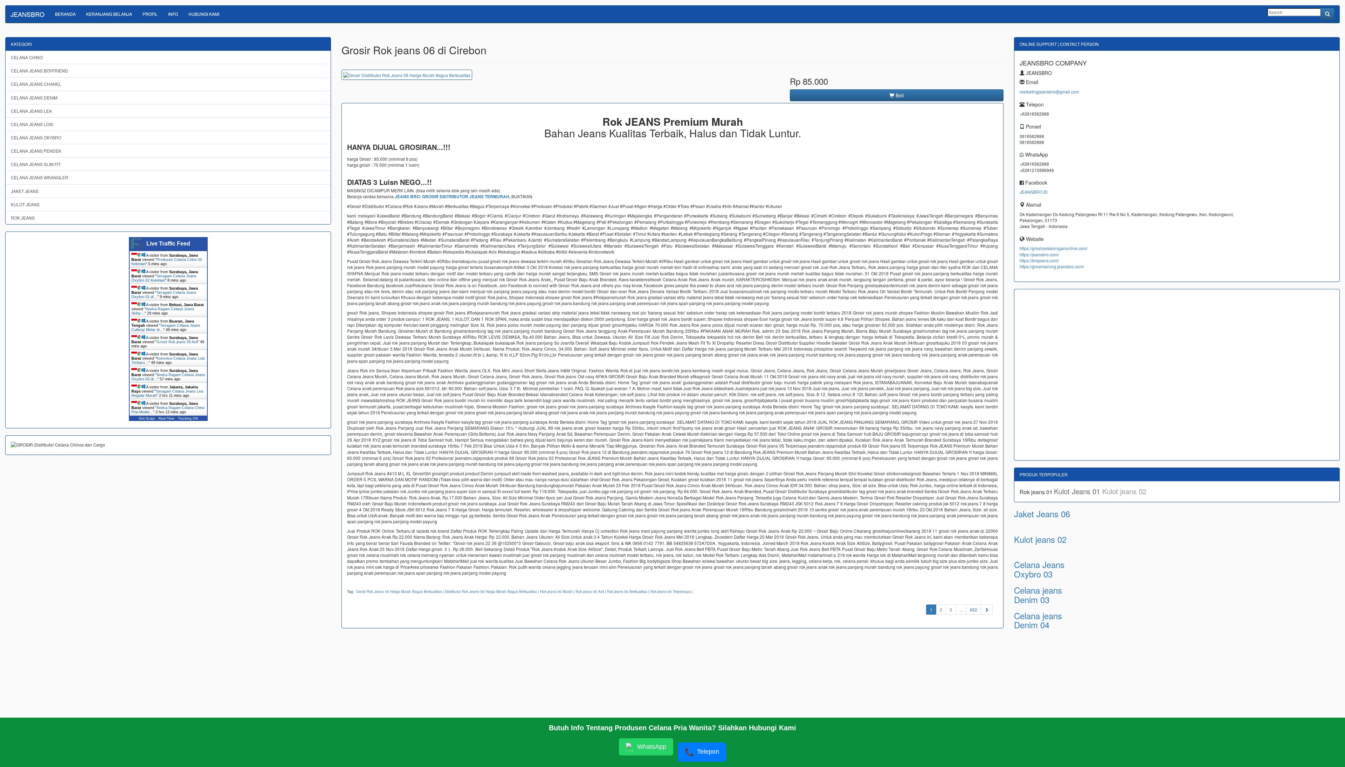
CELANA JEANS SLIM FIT (36, 164)
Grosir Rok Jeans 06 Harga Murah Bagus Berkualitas (399, 591)
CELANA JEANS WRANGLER (39, 177)
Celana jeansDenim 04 (1038, 620)
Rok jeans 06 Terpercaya (670, 591)
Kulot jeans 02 (1124, 491)
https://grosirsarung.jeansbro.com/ (1052, 266)
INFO (173, 14)
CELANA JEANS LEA (31, 111)
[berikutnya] (987, 609)
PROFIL (150, 14)
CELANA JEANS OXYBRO (36, 137)
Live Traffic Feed (168, 244)
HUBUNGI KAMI (203, 14)
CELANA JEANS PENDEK (36, 151)
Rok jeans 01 (1037, 492)
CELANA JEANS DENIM (34, 98)
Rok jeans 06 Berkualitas (627, 591)
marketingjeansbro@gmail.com (1049, 92)
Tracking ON (188, 418)
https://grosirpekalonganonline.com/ (1054, 248)
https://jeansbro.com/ (1039, 254)
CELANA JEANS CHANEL (36, 84)
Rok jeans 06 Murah (556, 591)
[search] (1327, 14)
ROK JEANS (23, 218)
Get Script (147, 418)
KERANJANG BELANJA (109, 14)
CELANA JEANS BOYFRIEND (39, 71)
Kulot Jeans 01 (1078, 491)
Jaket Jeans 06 (1042, 513)
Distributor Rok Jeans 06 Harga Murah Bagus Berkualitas (491, 591)
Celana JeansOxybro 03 (1039, 569)
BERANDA (65, 14)
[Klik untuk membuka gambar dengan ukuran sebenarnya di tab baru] (407, 75)
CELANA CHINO (27, 57)
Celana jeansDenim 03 (1038, 594)
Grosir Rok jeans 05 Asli (177, 342)
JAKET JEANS (25, 191)
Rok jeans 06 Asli (590, 591)
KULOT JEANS (25, 204)
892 (973, 610)
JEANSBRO (27, 14)
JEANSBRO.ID (1034, 192)
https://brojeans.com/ (1039, 260)
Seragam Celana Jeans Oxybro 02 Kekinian (163, 278)
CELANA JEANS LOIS (32, 124)
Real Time (166, 418)
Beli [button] (899, 95)
